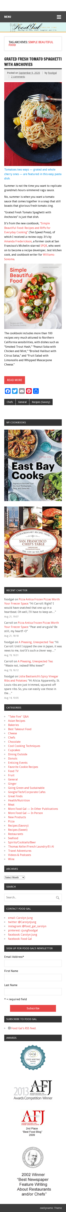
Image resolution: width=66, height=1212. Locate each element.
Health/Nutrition (19, 800)
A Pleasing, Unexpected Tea (36, 642)
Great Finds (15, 796)
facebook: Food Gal (20, 938)
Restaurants (15, 834)
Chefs (10, 402)
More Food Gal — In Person (25, 813)
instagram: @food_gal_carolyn (27, 926)
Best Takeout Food (20, 729)
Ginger (12, 783)
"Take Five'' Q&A (18, 716)
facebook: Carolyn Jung (22, 934)
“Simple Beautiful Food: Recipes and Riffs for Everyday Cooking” (27, 228)
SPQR (43, 245)
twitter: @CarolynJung (22, 922)
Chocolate (14, 741)
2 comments (18, 76)
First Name (11, 971)
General (22, 402)
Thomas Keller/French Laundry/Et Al (31, 846)
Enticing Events (17, 762)
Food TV (13, 771)
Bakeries (13, 725)
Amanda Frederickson (18, 241)
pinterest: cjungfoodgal (23, 930)
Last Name (10, 985)
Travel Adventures (19, 850)
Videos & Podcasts (19, 855)
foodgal (52, 72)
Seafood (13, 838)
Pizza (11, 821)
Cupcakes (14, 750)
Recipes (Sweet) (17, 829)
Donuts (12, 758)
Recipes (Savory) (41, 402)
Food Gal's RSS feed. (23, 1028)
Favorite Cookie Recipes (23, 767)
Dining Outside (17, 754)
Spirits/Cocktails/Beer (22, 842)
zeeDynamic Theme (51, 1208)
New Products (17, 817)
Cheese (12, 733)
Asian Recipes (16, 720)
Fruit (11, 775)
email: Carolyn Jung (20, 918)
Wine (11, 859)
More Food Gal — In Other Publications (33, 809)
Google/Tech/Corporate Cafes (26, 792)
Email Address (14, 957)
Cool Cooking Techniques (24, 746)
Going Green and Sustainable (26, 788)
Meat (11, 804)
